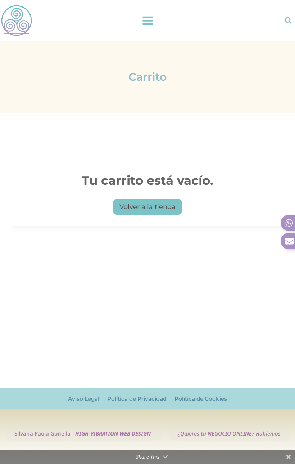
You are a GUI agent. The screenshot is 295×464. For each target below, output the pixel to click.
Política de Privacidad (137, 398)
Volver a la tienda (147, 207)
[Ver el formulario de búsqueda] (288, 20)
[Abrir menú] (147, 20)
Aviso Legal (83, 398)
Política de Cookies (200, 398)
